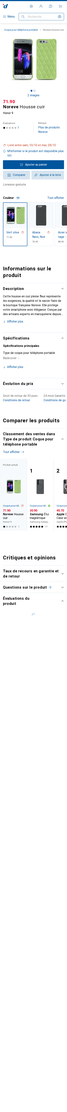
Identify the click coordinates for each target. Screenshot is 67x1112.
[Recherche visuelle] (59, 16)
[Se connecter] (41, 6)
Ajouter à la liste (50, 175)
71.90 (9, 101)
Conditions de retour (16, 400)
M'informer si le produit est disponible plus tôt (35, 153)
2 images (33, 95)
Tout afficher (55, 198)
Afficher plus (15, 321)
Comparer (19, 175)
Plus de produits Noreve (49, 128)
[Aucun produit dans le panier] (60, 6)
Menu (11, 16)
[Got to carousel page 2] (34, 91)
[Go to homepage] (5, 6)
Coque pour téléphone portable (21, 29)
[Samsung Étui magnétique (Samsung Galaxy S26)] (40, 495)
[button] (33, 145)
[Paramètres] (31, 6)
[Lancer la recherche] (23, 16)
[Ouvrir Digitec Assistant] (51, 6)
